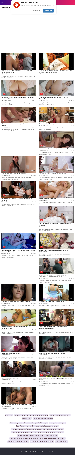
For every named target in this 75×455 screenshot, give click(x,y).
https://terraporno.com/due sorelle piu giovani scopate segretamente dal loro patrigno (37, 438)
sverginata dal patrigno (57, 423)
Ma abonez (48, 10)
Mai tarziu (36, 10)
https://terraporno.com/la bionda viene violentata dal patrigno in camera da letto (37, 432)
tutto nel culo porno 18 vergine (60, 415)
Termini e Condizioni (35, 452)
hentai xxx (8, 415)
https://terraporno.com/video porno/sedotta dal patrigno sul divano (37, 426)
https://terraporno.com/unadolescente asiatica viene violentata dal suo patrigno (37, 429)
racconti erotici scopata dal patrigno (42, 441)
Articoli (21, 452)
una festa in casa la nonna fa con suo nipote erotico (31, 415)
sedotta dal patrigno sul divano (18, 441)
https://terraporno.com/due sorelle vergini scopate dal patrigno (37, 435)
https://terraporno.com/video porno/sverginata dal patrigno (28, 423)
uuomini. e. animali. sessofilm (43, 418)
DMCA (26, 452)
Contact (44, 452)
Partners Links (51, 452)
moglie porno (26, 418)
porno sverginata (61, 441)
